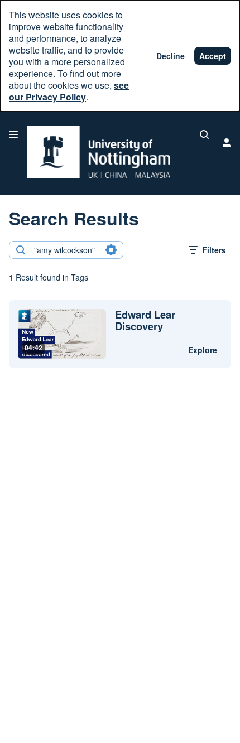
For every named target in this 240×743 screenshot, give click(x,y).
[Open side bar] (13, 134)
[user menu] (227, 142)
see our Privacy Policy (69, 91)
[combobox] (65, 249)
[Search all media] (204, 134)
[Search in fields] (111, 250)
